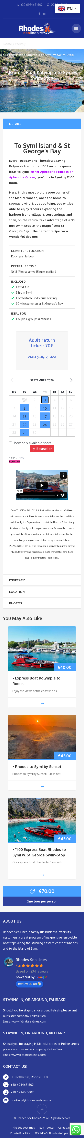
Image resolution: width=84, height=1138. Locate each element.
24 (45, 424)
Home (7, 43)
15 (24, 416)
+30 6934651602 (22, 1085)
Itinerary (17, 580)
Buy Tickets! (47, 1127)
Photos (15, 603)
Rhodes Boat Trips (24, 1127)
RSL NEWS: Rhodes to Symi (51, 1133)
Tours (19, 43)
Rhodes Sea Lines (31, 959)
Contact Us (64, 1127)
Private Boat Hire (20, 1133)
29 (24, 433)
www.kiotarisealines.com (28, 1055)
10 (45, 408)
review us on (27, 984)
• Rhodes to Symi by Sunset (36, 766)
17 (45, 416)
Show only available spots (31, 443)
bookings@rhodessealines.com (32, 1100)
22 (24, 424)
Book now (14, 461)
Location (17, 592)
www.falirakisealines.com (28, 1021)
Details (15, 124)
